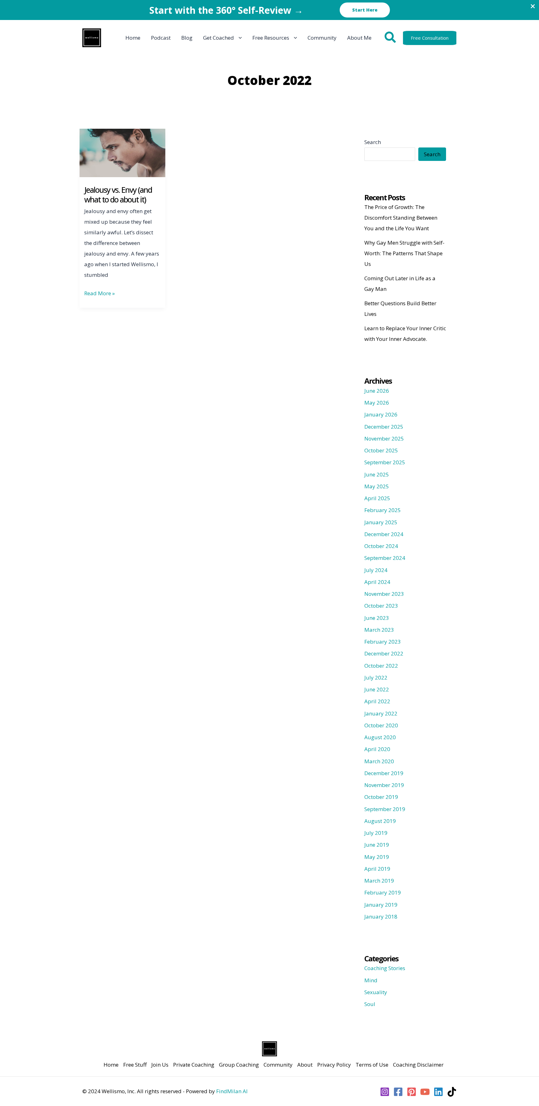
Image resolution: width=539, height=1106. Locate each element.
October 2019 (381, 796)
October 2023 (381, 605)
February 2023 (382, 641)
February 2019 (382, 892)
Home (111, 1064)
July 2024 (375, 570)
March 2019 (379, 880)
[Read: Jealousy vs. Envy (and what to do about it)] (122, 152)
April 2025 (377, 498)
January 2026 (380, 414)
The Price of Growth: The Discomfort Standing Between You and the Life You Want (400, 217)
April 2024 (377, 581)
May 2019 (376, 856)
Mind (370, 980)
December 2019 (383, 773)
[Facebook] (398, 1092)
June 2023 (376, 617)
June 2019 (376, 844)
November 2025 (384, 438)
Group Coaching (239, 1064)
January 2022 (380, 713)
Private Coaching (193, 1064)
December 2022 (383, 653)
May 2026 (376, 402)
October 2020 (381, 725)
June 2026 (376, 390)
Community (278, 1064)
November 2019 (384, 785)
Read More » (99, 294)
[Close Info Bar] (533, 6)
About (305, 1064)
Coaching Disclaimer (418, 1064)
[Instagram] (385, 1092)
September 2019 (384, 809)
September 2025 (384, 462)
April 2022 (377, 701)
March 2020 (379, 761)
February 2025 (382, 510)
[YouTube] (425, 1092)
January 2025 (380, 522)
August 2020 (380, 737)
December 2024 (383, 534)
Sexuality (375, 992)
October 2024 (381, 546)
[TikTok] (452, 1092)
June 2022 (376, 689)
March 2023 (379, 629)
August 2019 (380, 821)
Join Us (159, 1064)
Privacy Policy (334, 1064)
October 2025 (381, 450)
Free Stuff (135, 1064)
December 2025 (383, 426)
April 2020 (377, 749)
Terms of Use (372, 1064)
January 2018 (380, 916)
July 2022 (375, 677)
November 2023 (384, 593)
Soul (369, 1004)
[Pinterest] (411, 1092)
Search (372, 142)
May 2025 (376, 486)
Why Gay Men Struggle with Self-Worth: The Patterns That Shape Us (404, 253)
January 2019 (380, 904)
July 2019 (375, 832)
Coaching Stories (384, 968)
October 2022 (381, 665)
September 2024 (384, 557)
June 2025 (376, 474)
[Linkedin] (438, 1092)
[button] (365, 9)
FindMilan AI (232, 1091)
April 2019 (377, 868)
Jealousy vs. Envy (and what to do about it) (118, 194)
